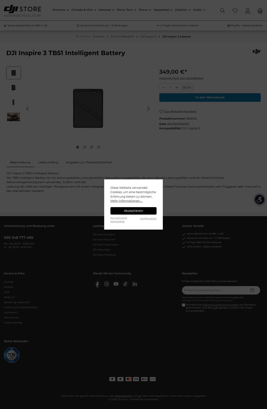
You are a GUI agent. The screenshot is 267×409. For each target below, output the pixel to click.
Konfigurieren (148, 218)
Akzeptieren (133, 211)
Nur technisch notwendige (118, 219)
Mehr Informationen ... (126, 201)
